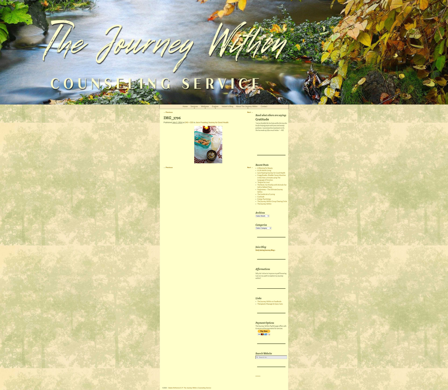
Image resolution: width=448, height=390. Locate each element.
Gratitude (260, 197)
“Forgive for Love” (263, 182)
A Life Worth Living (264, 170)
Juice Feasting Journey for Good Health (212, 122)
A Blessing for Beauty (265, 168)
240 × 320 (189, 122)
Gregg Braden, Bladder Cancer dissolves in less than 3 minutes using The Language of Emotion (271, 177)
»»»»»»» (258, 376)
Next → (250, 112)
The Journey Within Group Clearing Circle (272, 201)
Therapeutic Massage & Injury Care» (270, 304)
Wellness (205, 106)
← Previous (168, 112)
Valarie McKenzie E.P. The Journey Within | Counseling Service (189, 388)
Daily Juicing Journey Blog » (265, 250)
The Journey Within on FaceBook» (269, 301)
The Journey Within (264, 204)
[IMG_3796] (208, 144)
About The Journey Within (246, 106)
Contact (264, 106)
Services (194, 106)
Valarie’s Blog (227, 106)
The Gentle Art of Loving (266, 194)
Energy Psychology (264, 199)
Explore (215, 106)
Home (185, 106)
